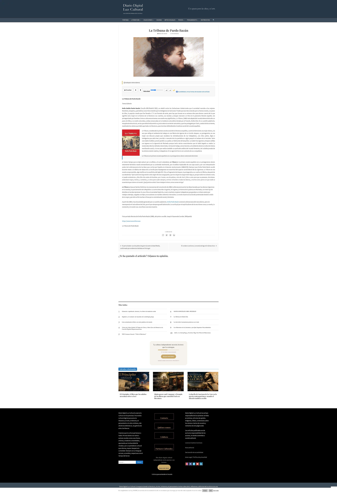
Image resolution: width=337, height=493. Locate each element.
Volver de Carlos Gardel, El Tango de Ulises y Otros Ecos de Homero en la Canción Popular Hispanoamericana (142, 328)
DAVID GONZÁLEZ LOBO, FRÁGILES (185, 311)
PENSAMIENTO (192, 20)
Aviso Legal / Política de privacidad (196, 457)
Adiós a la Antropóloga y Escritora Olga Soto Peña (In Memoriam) (192, 333)
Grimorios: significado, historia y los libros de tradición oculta (139, 311)
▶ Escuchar (128, 90)
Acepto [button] (205, 490)
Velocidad (146, 91)
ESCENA (159, 20)
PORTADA (125, 20)
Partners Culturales (164, 448)
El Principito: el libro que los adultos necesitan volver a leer (133, 395)
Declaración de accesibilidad (194, 452)
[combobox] (130, 462)
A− (170, 90)
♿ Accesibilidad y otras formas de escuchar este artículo (193, 92)
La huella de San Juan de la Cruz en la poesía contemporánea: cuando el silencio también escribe (203, 396)
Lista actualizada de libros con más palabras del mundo (137, 322)
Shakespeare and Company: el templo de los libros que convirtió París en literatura (168, 396)
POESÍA (180, 20)
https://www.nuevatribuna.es (131, 221)
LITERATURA (135, 20)
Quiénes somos (164, 427)
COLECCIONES (147, 20)
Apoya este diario (168, 356)
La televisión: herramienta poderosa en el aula (186, 322)
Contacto (164, 418)
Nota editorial (189, 448)
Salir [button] (211, 490)
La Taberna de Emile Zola (181, 317)
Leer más (216, 490)
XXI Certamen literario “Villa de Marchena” (134, 334)
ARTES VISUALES (170, 20)
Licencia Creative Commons (193, 443)
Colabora (164, 437)
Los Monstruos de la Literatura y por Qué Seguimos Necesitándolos (192, 327)
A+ (167, 90)
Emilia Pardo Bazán (173, 202)
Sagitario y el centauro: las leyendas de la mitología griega (138, 317)
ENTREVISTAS (205, 20)
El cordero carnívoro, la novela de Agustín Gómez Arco (198, 246)
